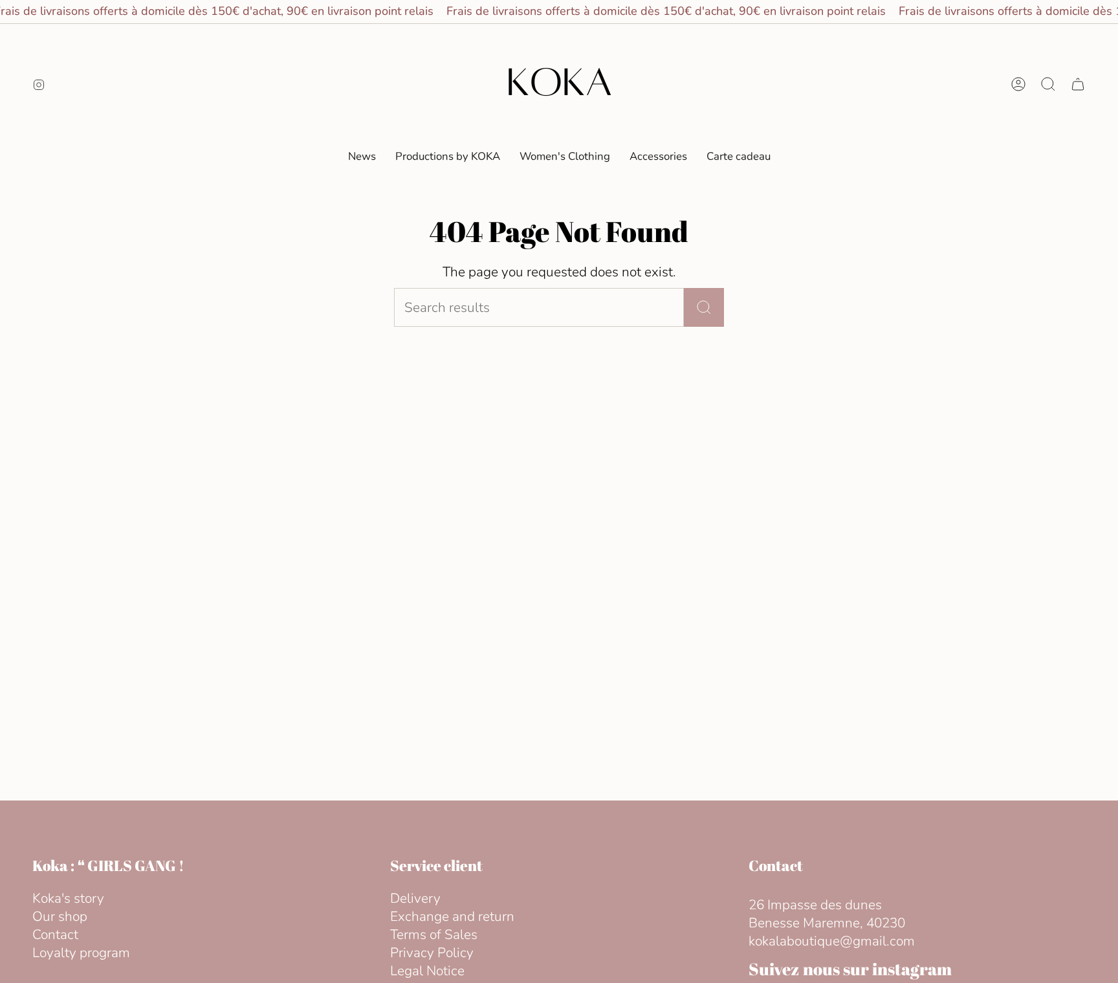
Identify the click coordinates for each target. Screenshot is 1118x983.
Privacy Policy (432, 953)
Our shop (59, 916)
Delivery (415, 898)
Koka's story (68, 898)
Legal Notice (427, 971)
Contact (55, 934)
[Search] (704, 307)
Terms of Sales (433, 934)
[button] (565, 156)
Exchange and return (452, 916)
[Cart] (1078, 84)
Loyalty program (81, 953)
